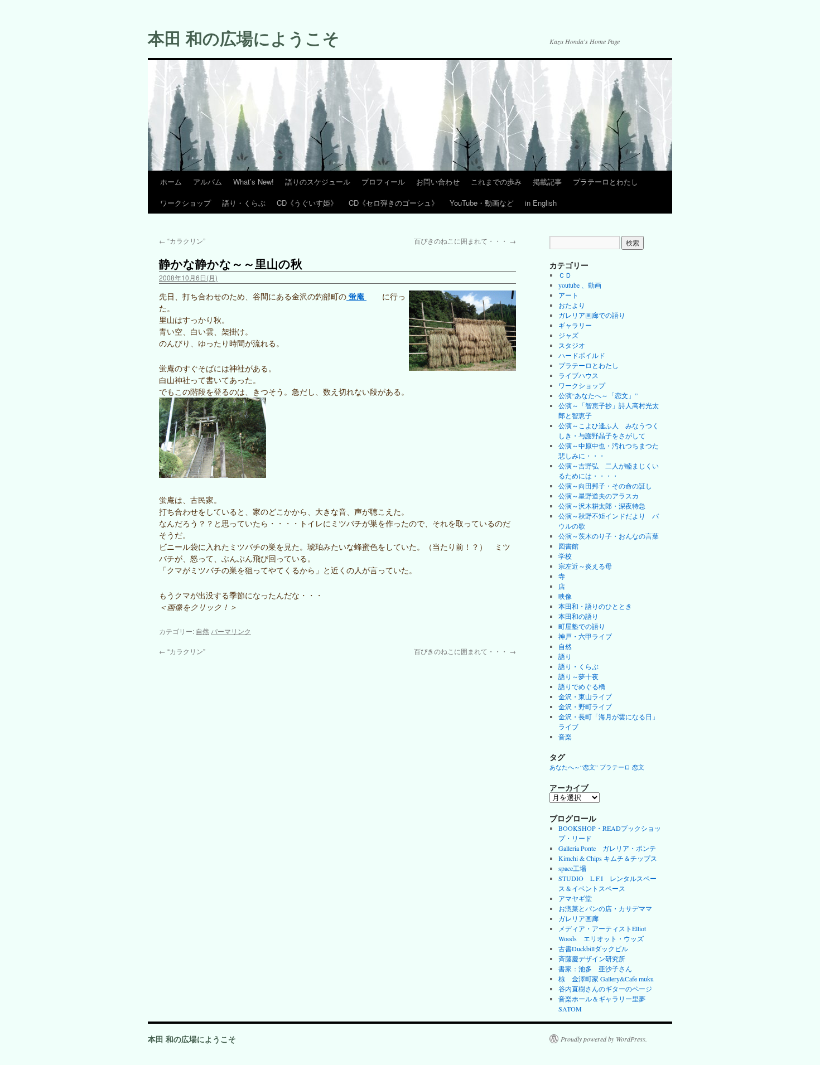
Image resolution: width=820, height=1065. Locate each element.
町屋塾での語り (581, 626)
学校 (565, 555)
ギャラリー (575, 325)
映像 (565, 596)
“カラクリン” (182, 240)
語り (565, 656)
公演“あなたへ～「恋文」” (598, 395)
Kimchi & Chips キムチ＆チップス (607, 858)
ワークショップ (185, 202)
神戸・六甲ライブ (585, 636)
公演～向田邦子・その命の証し (605, 485)
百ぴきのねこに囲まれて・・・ (465, 240)
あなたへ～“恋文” (573, 767)
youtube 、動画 (579, 284)
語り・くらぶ (244, 202)
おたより (571, 305)
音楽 (565, 736)
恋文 (638, 767)
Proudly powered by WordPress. (604, 1038)
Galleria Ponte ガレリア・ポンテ (607, 848)
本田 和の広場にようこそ (244, 38)
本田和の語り (578, 616)
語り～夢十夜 (578, 676)
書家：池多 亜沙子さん (595, 968)
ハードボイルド (581, 355)
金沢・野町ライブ (585, 706)
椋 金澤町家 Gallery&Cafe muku (606, 978)
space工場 (572, 868)
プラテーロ (615, 767)
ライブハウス (578, 375)
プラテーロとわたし (605, 181)
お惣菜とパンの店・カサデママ (605, 908)
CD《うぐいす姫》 (307, 202)
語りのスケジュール (317, 181)
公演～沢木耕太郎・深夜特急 (601, 505)
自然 (202, 631)
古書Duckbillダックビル (593, 948)
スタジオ (571, 345)
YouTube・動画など (482, 202)
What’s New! (253, 181)
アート (568, 295)
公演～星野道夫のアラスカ (598, 495)
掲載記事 (547, 181)
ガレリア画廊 (578, 918)
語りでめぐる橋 (581, 686)
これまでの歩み (496, 181)
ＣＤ (565, 274)
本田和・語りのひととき (595, 606)
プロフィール (383, 181)
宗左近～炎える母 (585, 565)
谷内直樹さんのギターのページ (605, 988)
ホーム (171, 181)
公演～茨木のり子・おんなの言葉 (608, 535)
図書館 (568, 545)
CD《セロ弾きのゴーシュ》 (393, 202)
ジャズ (568, 335)
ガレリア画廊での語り (591, 315)
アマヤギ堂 (575, 898)
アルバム (207, 181)
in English (541, 202)
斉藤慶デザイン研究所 (591, 958)
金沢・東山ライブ (585, 696)
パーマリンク (231, 631)
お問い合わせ (438, 181)
